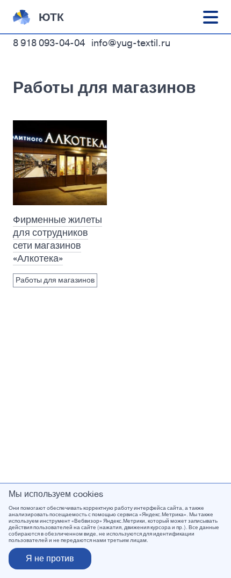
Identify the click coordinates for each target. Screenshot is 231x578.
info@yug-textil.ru (130, 43)
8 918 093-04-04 (49, 43)
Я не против (50, 558)
